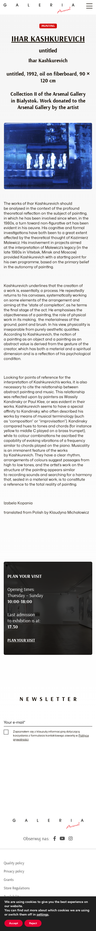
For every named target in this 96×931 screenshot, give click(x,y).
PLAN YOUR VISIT (21, 640)
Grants (9, 880)
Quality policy (14, 863)
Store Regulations (17, 888)
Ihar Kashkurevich (48, 39)
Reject (33, 923)
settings (42, 915)
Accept (13, 923)
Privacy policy (14, 871)
